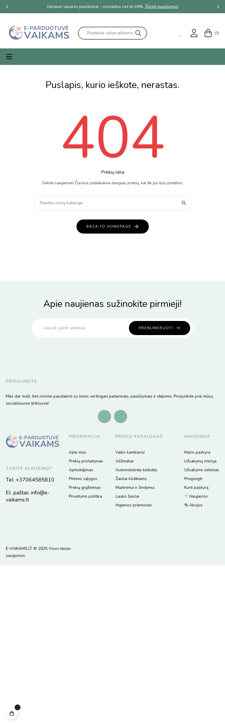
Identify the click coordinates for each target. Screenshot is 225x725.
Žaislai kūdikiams (131, 478)
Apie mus (77, 452)
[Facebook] (104, 416)
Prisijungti (193, 478)
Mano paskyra (197, 452)
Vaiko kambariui (130, 452)
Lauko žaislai (127, 496)
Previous (7, 7)
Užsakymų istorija (200, 461)
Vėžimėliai (124, 461)
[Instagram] (120, 416)
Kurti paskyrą (196, 487)
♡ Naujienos (196, 496)
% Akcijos (193, 505)
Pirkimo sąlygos (83, 478)
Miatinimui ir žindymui (134, 487)
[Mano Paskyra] (195, 33)
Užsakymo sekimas (201, 470)
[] (12, 713)
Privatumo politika (85, 496)
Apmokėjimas (81, 470)
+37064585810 (35, 479)
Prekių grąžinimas (85, 487)
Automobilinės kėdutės (136, 470)
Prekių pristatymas (86, 461)
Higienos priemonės (133, 505)
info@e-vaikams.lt (28, 496)
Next (218, 7)
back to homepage (108, 226)
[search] (138, 33)
